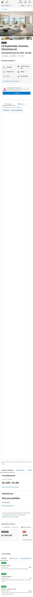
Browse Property (5, 5)
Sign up (25, 2)
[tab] (8, 104)
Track (17, 93)
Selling (23, 5)
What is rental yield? (8, 506)
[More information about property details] (14, 61)
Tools (28, 5)
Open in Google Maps (17, 110)
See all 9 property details (10, 81)
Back (5, 9)
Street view (7, 110)
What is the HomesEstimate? (10, 487)
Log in (29, 2)
